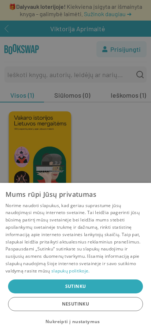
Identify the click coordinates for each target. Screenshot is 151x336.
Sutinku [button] (75, 286)
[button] (75, 322)
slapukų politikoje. (70, 271)
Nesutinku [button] (75, 304)
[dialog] (75, 259)
